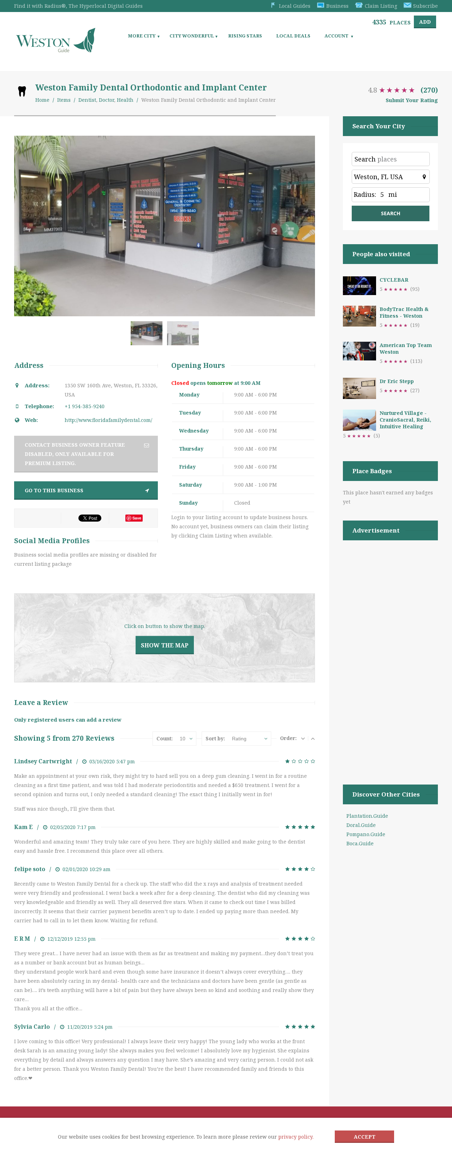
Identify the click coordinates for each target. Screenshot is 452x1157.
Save (136, 518)
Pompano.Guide (365, 834)
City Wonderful (192, 36)
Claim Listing (381, 5)
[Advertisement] (390, 653)
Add (425, 21)
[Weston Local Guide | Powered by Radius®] (55, 50)
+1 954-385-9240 (85, 406)
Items (64, 99)
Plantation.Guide (367, 815)
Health (125, 99)
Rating (239, 738)
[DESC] (303, 738)
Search (365, 159)
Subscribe (425, 5)
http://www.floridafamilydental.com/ (108, 420)
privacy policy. (296, 1136)
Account (337, 36)
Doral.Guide (361, 825)
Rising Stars (245, 36)
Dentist (87, 99)
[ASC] (313, 738)
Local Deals (293, 36)
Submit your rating (412, 100)
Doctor (106, 99)
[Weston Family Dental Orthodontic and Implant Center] (148, 336)
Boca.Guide (360, 843)
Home (42, 99)
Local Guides (294, 5)
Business (337, 5)
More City (141, 36)
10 (182, 738)
